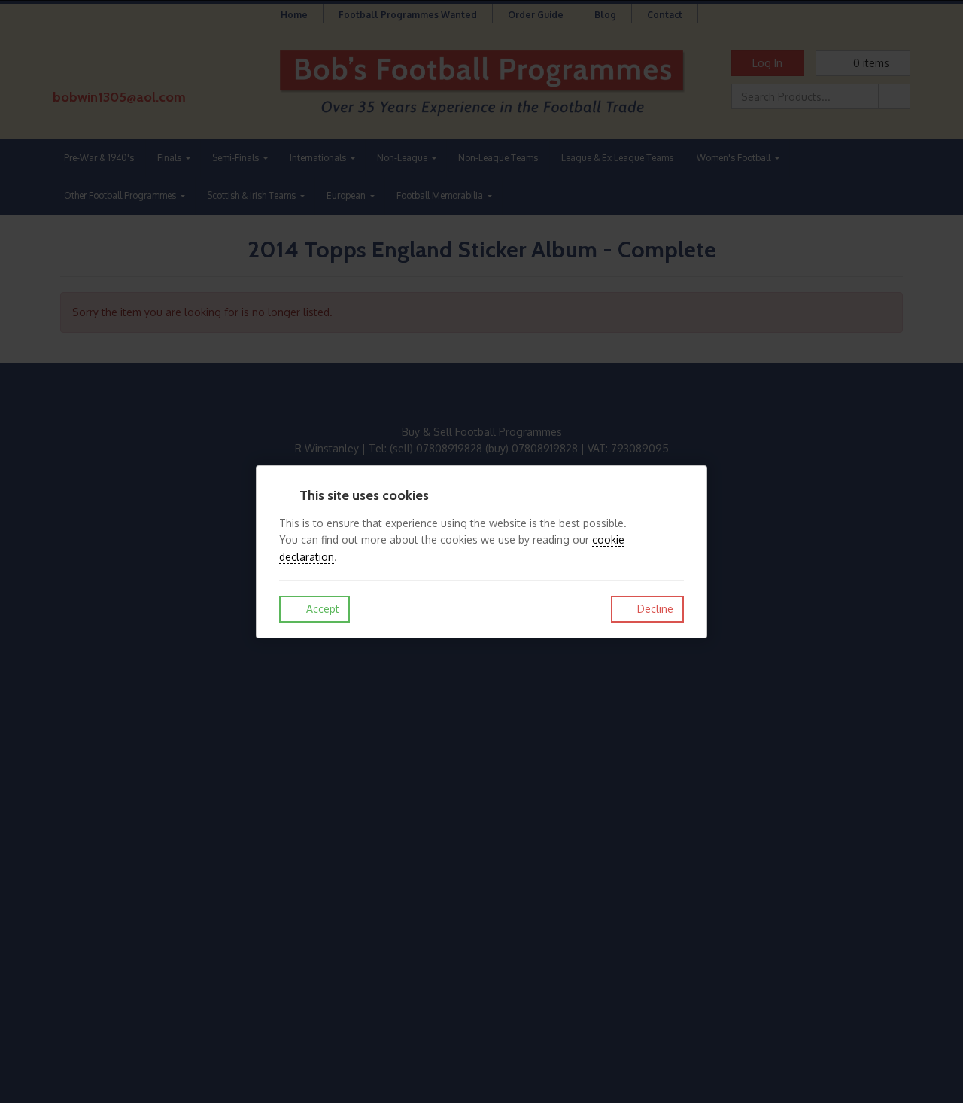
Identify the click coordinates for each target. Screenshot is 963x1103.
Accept (321, 608)
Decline (653, 608)
